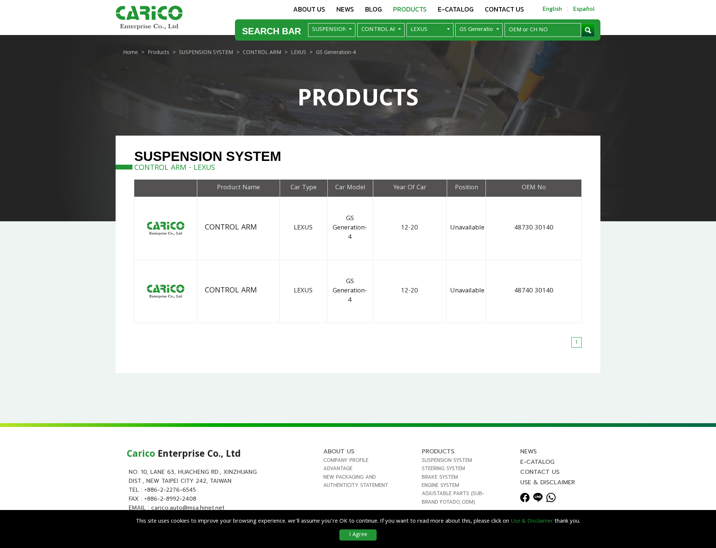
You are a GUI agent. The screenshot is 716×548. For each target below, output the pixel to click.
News (345, 9)
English (552, 8)
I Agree (358, 535)
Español (584, 8)
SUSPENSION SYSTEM (447, 460)
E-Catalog (456, 9)
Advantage (337, 468)
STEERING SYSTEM (443, 468)
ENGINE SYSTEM (440, 485)
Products (410, 9)
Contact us (504, 9)
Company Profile (345, 460)
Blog (373, 9)
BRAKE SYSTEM (440, 477)
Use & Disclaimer (547, 482)
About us (309, 9)
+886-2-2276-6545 (170, 490)
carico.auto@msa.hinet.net (187, 508)
